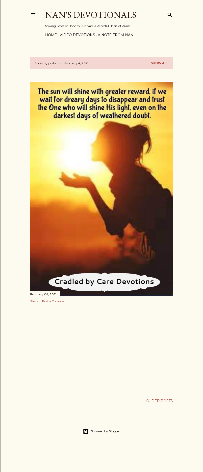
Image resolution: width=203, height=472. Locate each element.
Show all (159, 63)
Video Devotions (77, 35)
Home (51, 35)
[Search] (170, 14)
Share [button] (34, 301)
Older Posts (159, 401)
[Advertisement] (101, 350)
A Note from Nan (115, 35)
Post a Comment (54, 301)
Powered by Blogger (105, 431)
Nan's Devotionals (90, 15)
